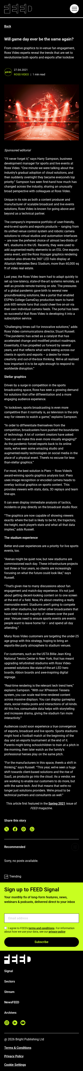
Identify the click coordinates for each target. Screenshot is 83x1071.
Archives (10, 1013)
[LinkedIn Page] (14, 1022)
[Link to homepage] (18, 9)
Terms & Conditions (17, 1048)
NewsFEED (11, 1002)
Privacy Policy (14, 1056)
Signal (8, 971)
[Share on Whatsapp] (32, 829)
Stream (9, 992)
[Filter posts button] (75, 847)
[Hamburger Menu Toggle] (74, 8)
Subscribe (41, 942)
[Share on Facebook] (15, 829)
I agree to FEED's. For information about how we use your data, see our (39, 930)
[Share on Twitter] (6, 829)
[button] (74, 8)
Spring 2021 (56, 803)
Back (7, 26)
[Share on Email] (23, 829)
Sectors (9, 981)
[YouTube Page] (22, 1022)
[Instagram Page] (6, 1022)
